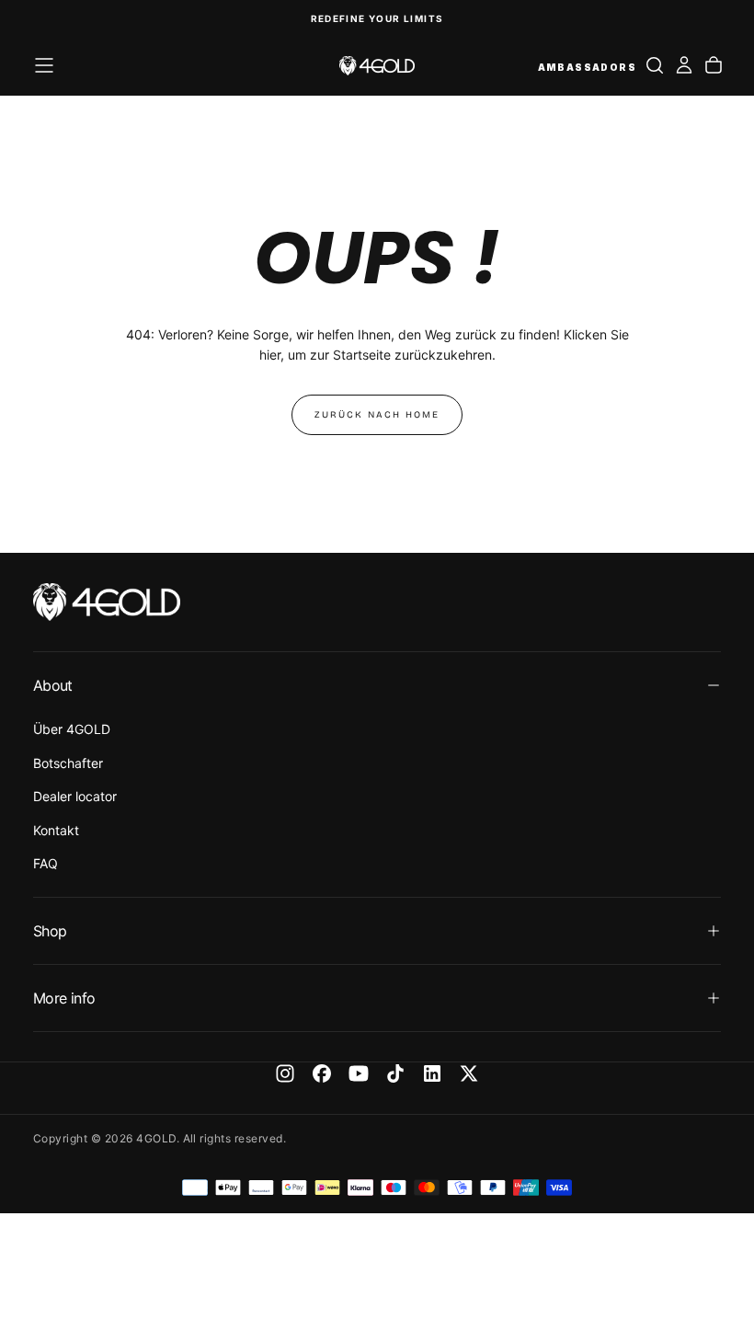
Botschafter (68, 763)
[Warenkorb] (714, 65)
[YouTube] (359, 1073)
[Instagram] (285, 1073)
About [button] (53, 685)
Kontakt (56, 830)
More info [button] (64, 998)
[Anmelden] (684, 65)
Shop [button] (49, 931)
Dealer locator (75, 796)
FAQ (45, 863)
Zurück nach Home (377, 414)
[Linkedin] (432, 1073)
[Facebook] (322, 1073)
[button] (44, 65)
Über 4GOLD (71, 729)
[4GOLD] (106, 602)
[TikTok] (395, 1073)
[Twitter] (469, 1073)
